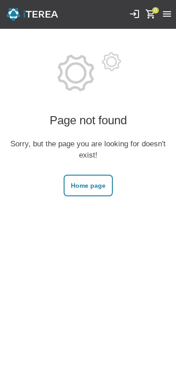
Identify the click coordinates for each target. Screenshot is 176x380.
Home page (88, 185)
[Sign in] (134, 14)
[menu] (167, 14)
